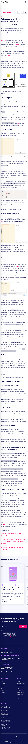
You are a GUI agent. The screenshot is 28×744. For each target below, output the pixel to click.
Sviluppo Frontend (20, 686)
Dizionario (3, 692)
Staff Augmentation (20, 688)
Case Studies (3, 686)
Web (5, 277)
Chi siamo (3, 683)
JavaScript (3, 40)
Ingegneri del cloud (20, 692)
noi (24, 275)
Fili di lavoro (9, 518)
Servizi (2, 685)
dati (18, 123)
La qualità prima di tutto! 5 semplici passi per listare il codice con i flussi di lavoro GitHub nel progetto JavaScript (13, 541)
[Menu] (26, 1)
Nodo (2, 221)
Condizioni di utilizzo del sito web (17, 738)
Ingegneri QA (19, 698)
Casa (2, 681)
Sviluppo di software (21, 683)
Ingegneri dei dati (20, 694)
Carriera (2, 690)
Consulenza (19, 681)
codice (17, 44)
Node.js (9, 55)
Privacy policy (7, 738)
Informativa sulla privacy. (9, 636)
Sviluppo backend (20, 685)
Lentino (4, 524)
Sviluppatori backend (21, 690)
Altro (18, 696)
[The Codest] (4, 2)
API (18, 266)
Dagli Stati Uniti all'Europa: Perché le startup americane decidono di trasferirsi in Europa (6, 715)
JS (15, 44)
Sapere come (3, 688)
